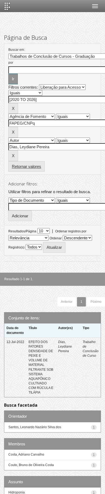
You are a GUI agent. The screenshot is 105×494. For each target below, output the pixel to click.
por (10, 62)
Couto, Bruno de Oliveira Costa (31, 465)
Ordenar (56, 238)
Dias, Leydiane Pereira (65, 346)
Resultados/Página (22, 231)
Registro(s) (16, 247)
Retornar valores (26, 166)
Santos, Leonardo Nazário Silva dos (34, 427)
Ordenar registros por (70, 231)
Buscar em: (16, 50)
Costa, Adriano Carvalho (26, 454)
